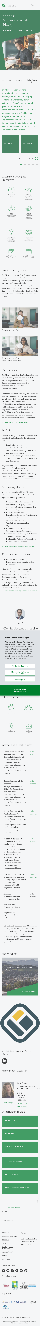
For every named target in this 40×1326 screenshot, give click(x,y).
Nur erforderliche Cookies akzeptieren (20, 672)
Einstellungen (19, 679)
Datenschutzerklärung (20, 689)
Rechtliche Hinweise (20, 691)
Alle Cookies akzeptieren (20, 666)
